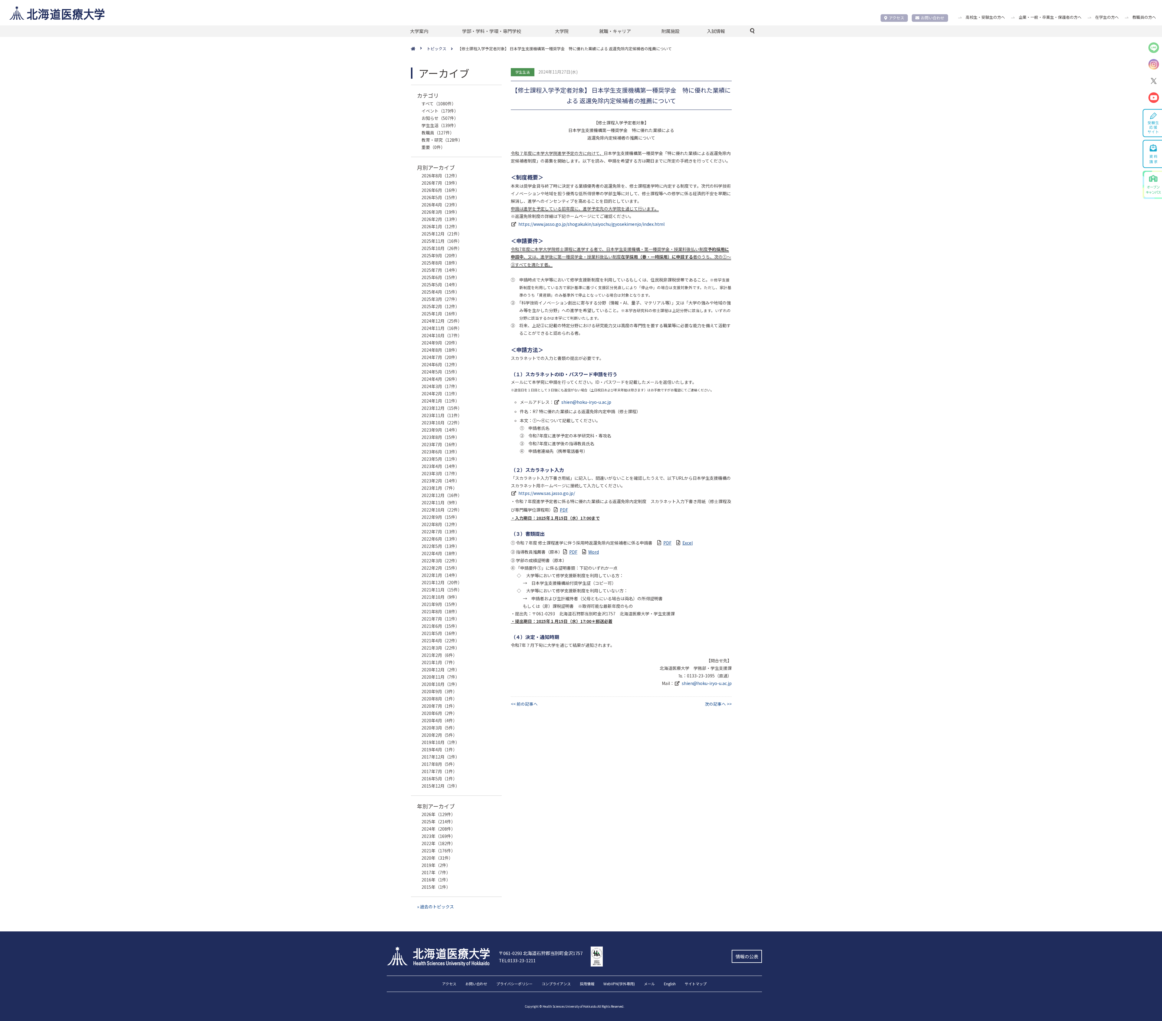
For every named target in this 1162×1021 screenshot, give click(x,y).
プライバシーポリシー (514, 984)
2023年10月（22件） (442, 423)
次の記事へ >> (718, 704)
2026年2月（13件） (441, 219)
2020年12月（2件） (441, 670)
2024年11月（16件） (442, 328)
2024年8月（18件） (441, 350)
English (670, 984)
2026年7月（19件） (441, 183)
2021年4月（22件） (441, 640)
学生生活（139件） (440, 125)
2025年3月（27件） (441, 299)
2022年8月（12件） (441, 524)
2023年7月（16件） (441, 444)
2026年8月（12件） (441, 176)
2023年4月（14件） (441, 466)
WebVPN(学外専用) (619, 984)
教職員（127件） (438, 133)
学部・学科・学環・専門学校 (491, 31)
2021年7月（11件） (441, 619)
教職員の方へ (1144, 17)
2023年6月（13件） (441, 452)
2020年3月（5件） (439, 728)
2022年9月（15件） (441, 517)
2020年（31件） (437, 858)
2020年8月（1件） (439, 699)
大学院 (562, 31)
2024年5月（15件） (441, 372)
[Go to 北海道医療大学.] (419, 48)
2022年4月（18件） (441, 553)
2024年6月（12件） (441, 364)
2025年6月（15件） (441, 277)
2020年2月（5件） (439, 735)
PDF (564, 510)
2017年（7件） (436, 872)
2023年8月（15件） (441, 437)
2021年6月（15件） (441, 626)
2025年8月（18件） (441, 263)
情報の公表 (747, 956)
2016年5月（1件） (439, 779)
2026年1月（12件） (441, 226)
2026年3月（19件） (441, 212)
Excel (687, 543)
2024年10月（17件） (442, 335)
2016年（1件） (436, 880)
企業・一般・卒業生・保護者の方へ (1050, 17)
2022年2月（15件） (441, 568)
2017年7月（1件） (439, 771)
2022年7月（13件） (441, 532)
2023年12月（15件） (442, 408)
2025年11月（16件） (442, 241)
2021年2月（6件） (439, 655)
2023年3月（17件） (441, 473)
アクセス (896, 18)
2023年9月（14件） (441, 430)
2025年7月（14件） (441, 270)
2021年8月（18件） (441, 611)
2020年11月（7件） (441, 677)
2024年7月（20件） (441, 357)
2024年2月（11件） (441, 393)
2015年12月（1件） (441, 786)
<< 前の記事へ (524, 704)
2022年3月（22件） (441, 561)
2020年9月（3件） (439, 691)
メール (649, 984)
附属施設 (670, 31)
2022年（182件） (438, 843)
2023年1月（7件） (439, 488)
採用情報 (587, 984)
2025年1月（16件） (441, 314)
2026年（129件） (438, 814)
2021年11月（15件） (442, 590)
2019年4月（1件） (439, 749)
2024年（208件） (438, 829)
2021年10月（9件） (441, 597)
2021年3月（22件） (441, 648)
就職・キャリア (615, 31)
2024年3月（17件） (441, 386)
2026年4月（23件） (441, 205)
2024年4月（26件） (441, 379)
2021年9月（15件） (441, 604)
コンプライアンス (556, 984)
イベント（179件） (440, 111)
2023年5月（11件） (441, 459)
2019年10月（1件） (441, 742)
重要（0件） (433, 147)
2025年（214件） (438, 821)
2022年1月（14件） (441, 575)
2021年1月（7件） (439, 662)
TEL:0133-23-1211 (517, 960)
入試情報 (716, 31)
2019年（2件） (436, 865)
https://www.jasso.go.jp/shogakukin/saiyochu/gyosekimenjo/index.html (591, 224)
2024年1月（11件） (441, 401)
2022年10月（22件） (442, 510)
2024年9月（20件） (441, 343)
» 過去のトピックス (435, 907)
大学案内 (419, 31)
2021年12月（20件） (442, 582)
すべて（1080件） (439, 103)
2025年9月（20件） (441, 255)
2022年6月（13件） (441, 539)
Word (593, 552)
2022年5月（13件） (441, 546)
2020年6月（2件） (439, 713)
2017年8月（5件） (439, 764)
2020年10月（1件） (441, 684)
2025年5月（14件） (441, 285)
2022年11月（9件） (441, 502)
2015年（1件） (436, 887)
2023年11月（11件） (442, 415)
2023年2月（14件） (441, 481)
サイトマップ (696, 984)
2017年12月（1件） (441, 757)
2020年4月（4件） (439, 720)
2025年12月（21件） (442, 234)
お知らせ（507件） (440, 118)
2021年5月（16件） (441, 633)
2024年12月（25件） (442, 321)
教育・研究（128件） (442, 140)
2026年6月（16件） (441, 190)
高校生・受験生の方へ (985, 17)
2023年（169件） (438, 836)
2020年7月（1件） (439, 706)
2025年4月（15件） (441, 292)
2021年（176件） (438, 851)
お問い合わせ (932, 18)
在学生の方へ (1107, 17)
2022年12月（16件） (442, 495)
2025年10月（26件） (442, 248)
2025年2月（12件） (441, 306)
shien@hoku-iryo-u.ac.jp (586, 402)
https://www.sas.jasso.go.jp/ (546, 493)
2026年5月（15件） (441, 197)
